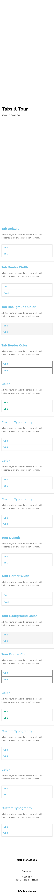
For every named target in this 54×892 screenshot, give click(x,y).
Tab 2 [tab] (5, 254)
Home (4, 115)
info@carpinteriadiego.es (27, 880)
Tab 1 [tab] (5, 248)
